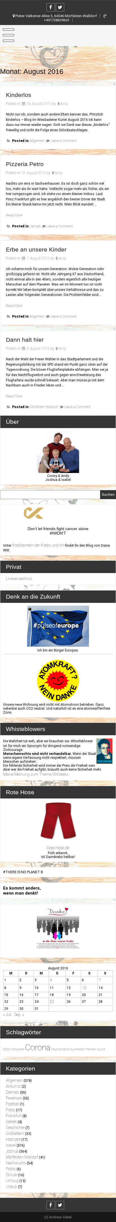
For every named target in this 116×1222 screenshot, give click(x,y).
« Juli (7, 1014)
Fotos (10, 1110)
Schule (11, 1175)
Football (12, 1104)
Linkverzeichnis (19, 578)
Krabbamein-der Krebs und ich (38, 545)
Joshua (12, 1151)
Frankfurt (14, 1116)
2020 (6, 1049)
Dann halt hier (25, 339)
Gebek (11, 1121)
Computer (17, 1049)
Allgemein (37, 141)
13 (84, 988)
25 (52, 1001)
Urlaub (11, 1186)
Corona (37, 1047)
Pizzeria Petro (25, 164)
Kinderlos (18, 95)
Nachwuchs (16, 1163)
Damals (35, 226)
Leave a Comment (63, 141)
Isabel (11, 1145)
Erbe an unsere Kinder (36, 249)
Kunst (101, 1049)
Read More (14, 215)
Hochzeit (13, 1139)
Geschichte (15, 1127)
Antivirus (13, 1086)
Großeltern (15, 1133)
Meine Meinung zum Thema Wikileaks (35, 774)
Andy (64, 104)
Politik (11, 1169)
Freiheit (91, 1049)
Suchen (108, 494)
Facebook (14, 1098)
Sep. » (19, 1014)
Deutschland (60, 1049)
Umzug (12, 1180)
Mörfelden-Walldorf (44, 407)
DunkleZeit (77, 1049)
